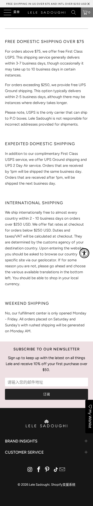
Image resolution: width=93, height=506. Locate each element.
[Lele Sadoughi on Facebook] (38, 469)
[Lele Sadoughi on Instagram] (30, 469)
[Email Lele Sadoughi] (62, 469)
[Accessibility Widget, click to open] (84, 253)
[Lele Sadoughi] (46, 12)
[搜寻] (75, 12)
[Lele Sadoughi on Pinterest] (47, 469)
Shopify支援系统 (63, 484)
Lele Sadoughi (39, 484)
